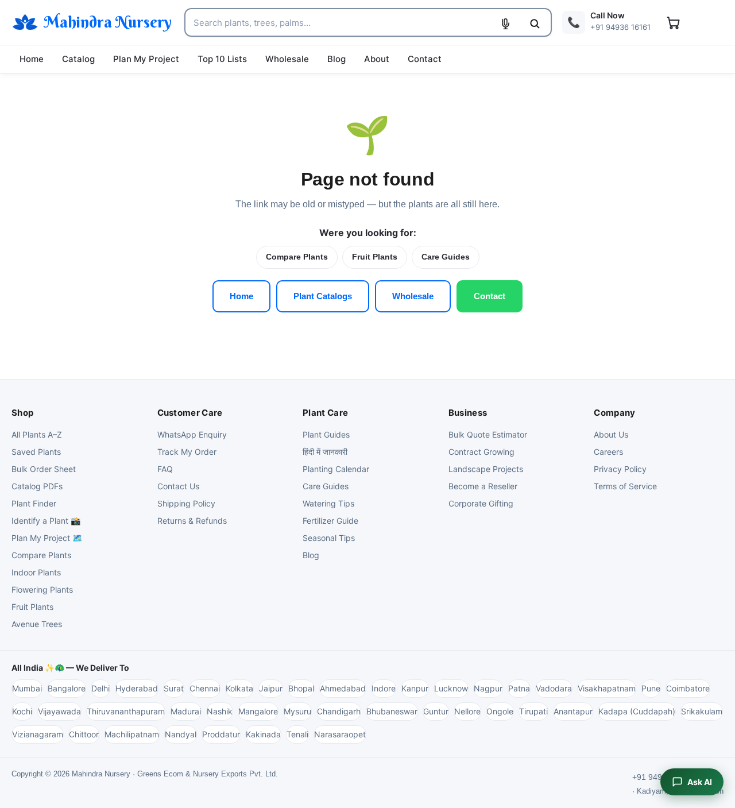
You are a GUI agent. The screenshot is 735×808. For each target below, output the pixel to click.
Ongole (499, 711)
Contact (425, 58)
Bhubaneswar (391, 711)
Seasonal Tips (329, 538)
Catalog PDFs (37, 486)
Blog (336, 58)
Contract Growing (481, 452)
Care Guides (445, 257)
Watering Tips (328, 503)
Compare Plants (297, 257)
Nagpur (488, 688)
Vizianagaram (37, 734)
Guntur (435, 711)
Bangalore (67, 688)
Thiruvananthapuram (126, 711)
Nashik (220, 711)
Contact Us (178, 486)
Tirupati (533, 711)
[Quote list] (673, 22)
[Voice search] (505, 23)
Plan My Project (146, 58)
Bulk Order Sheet (43, 469)
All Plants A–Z (36, 434)
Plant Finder (33, 503)
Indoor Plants (36, 572)
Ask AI (699, 782)
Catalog (78, 58)
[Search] (534, 23)
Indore (384, 688)
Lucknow (451, 688)
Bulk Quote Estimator (487, 434)
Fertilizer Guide (330, 520)
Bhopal (301, 688)
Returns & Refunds (192, 520)
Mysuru (297, 711)
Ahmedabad (343, 688)
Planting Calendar (336, 469)
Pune (650, 688)
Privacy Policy (620, 469)
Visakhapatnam (607, 688)
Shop (22, 412)
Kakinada (263, 734)
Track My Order (186, 452)
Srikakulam (701, 711)
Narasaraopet (340, 734)
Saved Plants (36, 452)
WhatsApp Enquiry (192, 434)
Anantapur (573, 711)
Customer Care (190, 412)
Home (32, 58)
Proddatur (221, 734)
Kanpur (414, 688)
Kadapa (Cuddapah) (636, 711)
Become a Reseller (482, 486)
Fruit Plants (374, 257)
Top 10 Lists (222, 58)
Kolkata (239, 688)
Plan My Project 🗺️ (46, 538)
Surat (174, 688)
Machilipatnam (132, 734)
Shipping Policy (186, 503)
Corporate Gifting (480, 503)
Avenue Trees (36, 624)
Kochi (22, 711)
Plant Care (325, 412)
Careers (608, 452)
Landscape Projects (485, 469)
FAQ (165, 469)
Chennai (204, 688)
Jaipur (271, 688)
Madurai (186, 711)
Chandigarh (339, 711)
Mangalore (258, 711)
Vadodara (554, 688)
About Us (611, 434)
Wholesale (287, 58)
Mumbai (27, 688)
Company (614, 412)
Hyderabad (136, 688)
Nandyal (180, 734)
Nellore (467, 711)
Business (467, 412)
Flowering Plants (42, 589)
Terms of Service (625, 486)
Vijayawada (59, 711)
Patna (519, 688)
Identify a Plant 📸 (45, 520)
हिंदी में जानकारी (325, 452)
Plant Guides (326, 434)
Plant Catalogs (322, 296)
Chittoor (84, 734)
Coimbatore (688, 688)
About (376, 58)
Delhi (100, 688)
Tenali (297, 734)
